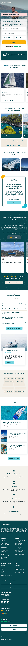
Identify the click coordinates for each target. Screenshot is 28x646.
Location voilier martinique (9, 378)
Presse (2, 554)
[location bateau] (6, 2)
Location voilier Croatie (19, 378)
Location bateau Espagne (8, 384)
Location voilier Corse (20, 381)
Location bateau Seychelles (19, 384)
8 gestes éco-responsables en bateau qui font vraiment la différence (17, 446)
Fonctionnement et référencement (19, 567)
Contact (17, 570)
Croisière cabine (18, 551)
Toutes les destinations (6, 575)
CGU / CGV (3, 635)
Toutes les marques (19, 554)
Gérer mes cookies (19, 572)
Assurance (3, 546)
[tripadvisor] (5, 619)
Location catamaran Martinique (8, 388)
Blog (2, 558)
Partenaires (17, 635)
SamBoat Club (4, 551)
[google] (4, 614)
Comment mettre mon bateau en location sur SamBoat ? (11, 322)
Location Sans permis (20, 550)
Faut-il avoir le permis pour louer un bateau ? (12, 312)
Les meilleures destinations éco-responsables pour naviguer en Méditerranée (12, 424)
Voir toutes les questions (14, 328)
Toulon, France (4, 271)
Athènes (3, 143)
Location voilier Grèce (8, 391)
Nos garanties (4, 543)
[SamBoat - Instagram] (5, 602)
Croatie (2, 572)
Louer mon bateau (5, 544)
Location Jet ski (18, 547)
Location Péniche (19, 548)
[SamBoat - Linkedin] (8, 602)
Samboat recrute (5, 541)
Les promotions (18, 553)
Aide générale (18, 565)
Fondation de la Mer (5, 555)
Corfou (24, 141)
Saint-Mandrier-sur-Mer (9, 141)
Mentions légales (4, 633)
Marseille (6, 65)
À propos (3, 540)
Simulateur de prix (5, 547)
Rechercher (14, 42)
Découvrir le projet (14, 203)
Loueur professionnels (6, 548)
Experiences (4, 557)
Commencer (9, 362)
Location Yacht (18, 543)
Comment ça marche (19, 569)
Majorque (18, 141)
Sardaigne (19, 143)
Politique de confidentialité (21, 633)
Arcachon (20, 145)
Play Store (15, 587)
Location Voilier (18, 544)
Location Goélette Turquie (19, 391)
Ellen (5, 425)
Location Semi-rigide (19, 541)
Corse (25, 143)
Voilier (19, 37)
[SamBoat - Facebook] (2, 602)
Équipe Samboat (14, 436)
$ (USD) (13, 629)
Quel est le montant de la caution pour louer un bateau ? (13, 317)
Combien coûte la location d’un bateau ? (13, 309)
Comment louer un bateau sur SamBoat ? (13, 304)
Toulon (14, 143)
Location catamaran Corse (9, 381)
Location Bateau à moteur (21, 540)
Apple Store (15, 583)
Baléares (3, 574)
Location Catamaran (19, 546)
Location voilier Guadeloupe (21, 388)
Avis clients (3, 553)
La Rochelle (8, 145)
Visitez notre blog (14, 458)
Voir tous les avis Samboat (14, 283)
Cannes (14, 145)
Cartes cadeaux (4, 550)
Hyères (2, 568)
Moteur (8, 37)
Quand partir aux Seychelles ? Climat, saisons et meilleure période (17, 434)
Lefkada (9, 143)
